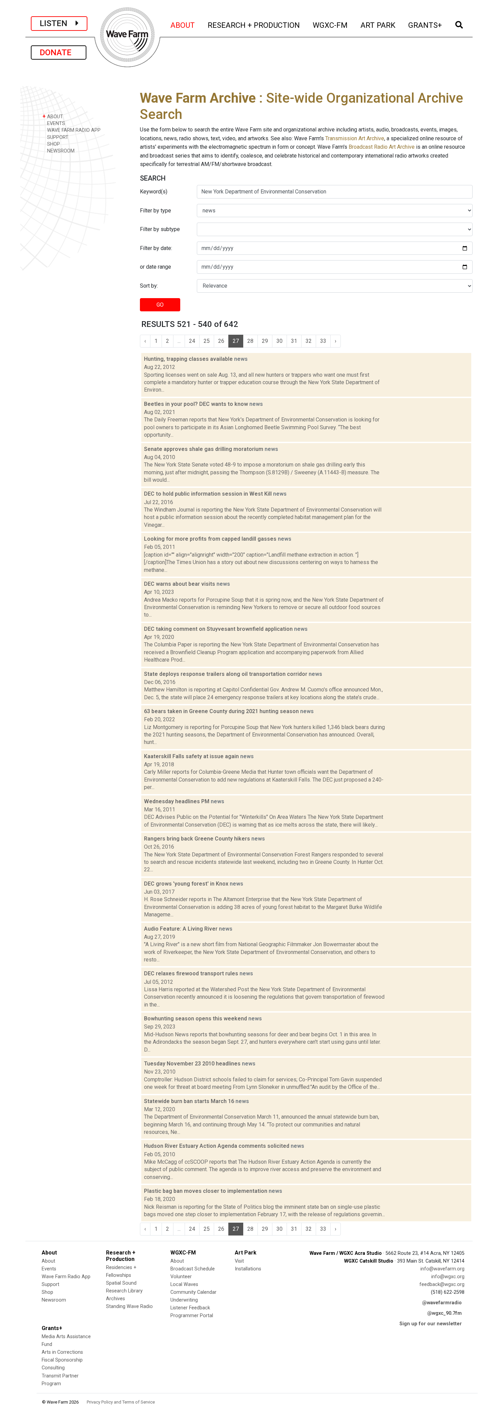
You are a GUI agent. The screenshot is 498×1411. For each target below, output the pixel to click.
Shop (47, 1292)
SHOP (53, 144)
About (48, 1261)
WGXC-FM (330, 24)
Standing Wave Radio (129, 1306)
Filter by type (155, 210)
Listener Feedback (190, 1308)
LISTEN (58, 23)
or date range (155, 267)
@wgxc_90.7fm (444, 1313)
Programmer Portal (191, 1316)
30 (279, 341)
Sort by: (149, 286)
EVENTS (55, 123)
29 (265, 341)
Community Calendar (193, 1292)
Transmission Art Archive (354, 138)
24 (192, 341)
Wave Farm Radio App (66, 1277)
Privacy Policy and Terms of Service (121, 1402)
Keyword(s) (153, 191)
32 (309, 341)
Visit (239, 1261)
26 (221, 341)
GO (160, 305)
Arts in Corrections (62, 1352)
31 (294, 341)
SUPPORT (57, 137)
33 (323, 341)
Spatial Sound (121, 1283)
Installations (248, 1269)
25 (207, 341)
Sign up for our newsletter (430, 1324)
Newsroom (54, 1300)
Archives (115, 1299)
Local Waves (184, 1284)
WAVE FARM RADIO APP (73, 130)
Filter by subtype (160, 229)
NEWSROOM (60, 151)
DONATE (59, 52)
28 (250, 341)
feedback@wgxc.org (441, 1284)
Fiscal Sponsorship (62, 1360)
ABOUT (183, 24)
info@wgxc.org (447, 1277)
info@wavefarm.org (442, 1269)
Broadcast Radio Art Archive (382, 147)
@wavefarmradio (442, 1303)
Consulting (53, 1368)
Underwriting (184, 1300)
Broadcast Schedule (192, 1269)
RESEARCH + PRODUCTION (254, 24)
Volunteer (181, 1277)
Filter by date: (156, 248)
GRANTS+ (425, 24)
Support (50, 1284)
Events (49, 1269)
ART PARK (378, 24)
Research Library (124, 1291)
